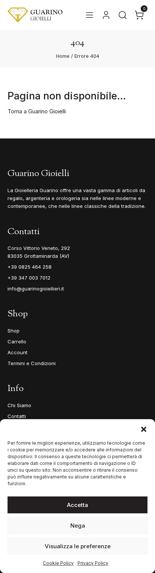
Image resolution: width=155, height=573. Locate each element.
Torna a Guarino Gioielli (37, 111)
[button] (143, 428)
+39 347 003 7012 (29, 278)
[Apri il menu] (89, 15)
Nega (77, 525)
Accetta (77, 504)
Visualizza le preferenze (78, 546)
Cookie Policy (58, 563)
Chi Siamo (19, 405)
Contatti (17, 416)
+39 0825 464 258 (30, 267)
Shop (14, 331)
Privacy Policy (93, 563)
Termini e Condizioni (32, 363)
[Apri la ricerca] (122, 15)
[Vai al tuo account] (106, 15)
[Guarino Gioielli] (35, 15)
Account (17, 352)
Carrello (17, 341)
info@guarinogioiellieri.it (36, 289)
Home (63, 56)
